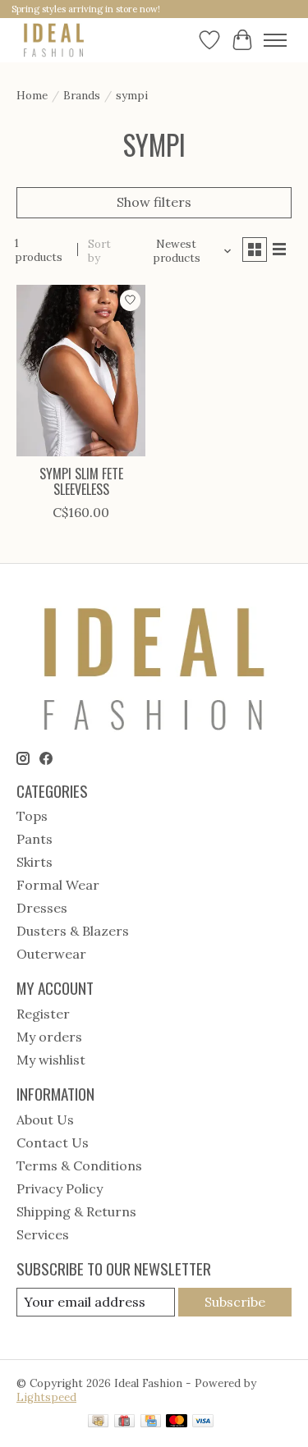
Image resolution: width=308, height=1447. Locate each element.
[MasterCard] (176, 1422)
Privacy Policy (59, 1188)
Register (43, 1013)
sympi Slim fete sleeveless (81, 481)
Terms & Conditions (79, 1165)
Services (42, 1234)
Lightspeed (46, 1397)
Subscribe (235, 1302)
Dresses (41, 908)
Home (32, 96)
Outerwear (51, 954)
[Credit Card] (150, 1422)
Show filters (154, 202)
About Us (45, 1119)
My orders (49, 1036)
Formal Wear (57, 885)
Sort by (99, 251)
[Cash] (98, 1422)
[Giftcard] (124, 1422)
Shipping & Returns (76, 1211)
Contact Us (52, 1142)
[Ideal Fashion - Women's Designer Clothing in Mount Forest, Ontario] (53, 40)
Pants (34, 839)
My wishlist (50, 1059)
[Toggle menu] (275, 40)
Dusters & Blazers (72, 931)
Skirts (34, 862)
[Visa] (203, 1422)
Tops (32, 816)
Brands (81, 96)
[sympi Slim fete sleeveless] (80, 370)
